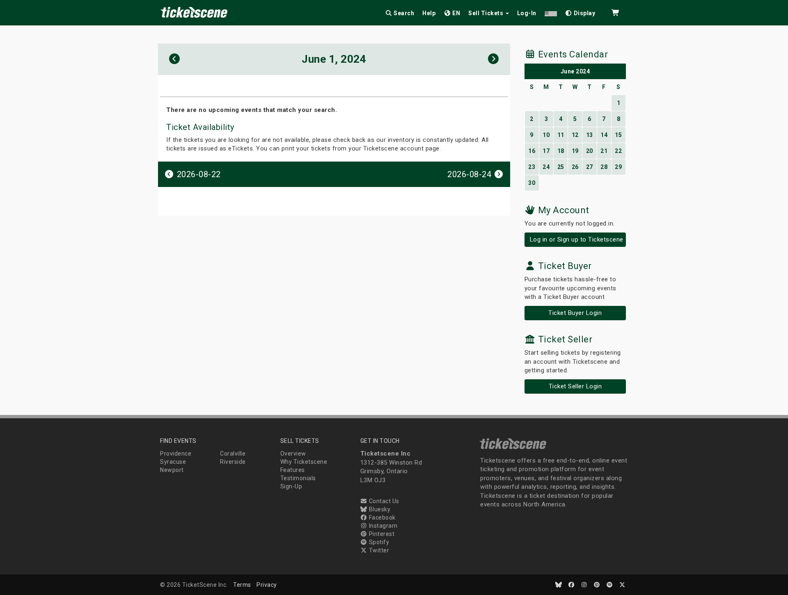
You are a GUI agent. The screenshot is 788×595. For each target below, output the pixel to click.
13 (589, 135)
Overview (293, 453)
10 (546, 135)
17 (546, 151)
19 (575, 151)
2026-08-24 (470, 174)
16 (531, 151)
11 (560, 135)
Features (292, 470)
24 (546, 167)
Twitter (378, 550)
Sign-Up (291, 486)
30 (531, 183)
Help (428, 13)
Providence (175, 453)
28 (603, 167)
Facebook (381, 517)
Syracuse (173, 461)
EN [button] (455, 13)
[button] (551, 11)
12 (575, 135)
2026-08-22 (197, 174)
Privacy (267, 584)
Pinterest (380, 534)
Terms (242, 584)
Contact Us (383, 501)
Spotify (378, 542)
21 (603, 151)
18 (560, 151)
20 (589, 151)
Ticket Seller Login (575, 386)
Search (403, 13)
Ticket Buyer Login (575, 313)
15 (618, 135)
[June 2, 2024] (493, 59)
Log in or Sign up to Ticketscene (576, 239)
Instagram (382, 525)
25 (560, 167)
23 (531, 167)
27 (589, 167)
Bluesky (378, 509)
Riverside (233, 461)
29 (618, 167)
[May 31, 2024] (174, 59)
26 (575, 167)
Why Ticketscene (304, 461)
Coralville (232, 453)
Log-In (526, 13)
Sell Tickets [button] (486, 13)
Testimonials (298, 478)
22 (618, 151)
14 (603, 135)
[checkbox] (580, 11)
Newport (172, 470)
